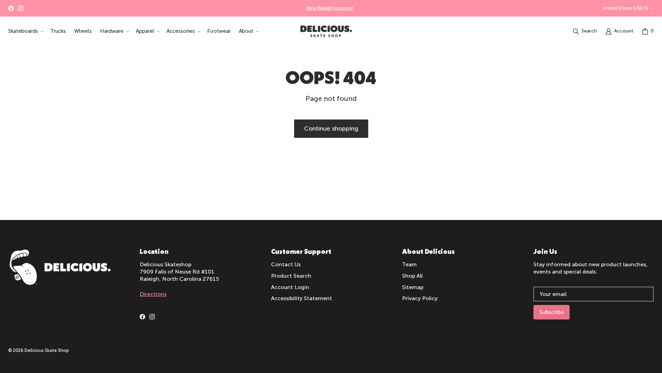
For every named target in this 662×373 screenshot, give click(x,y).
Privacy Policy (420, 298)
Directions (153, 294)
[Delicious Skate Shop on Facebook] (11, 8)
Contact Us (286, 264)
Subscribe (551, 312)
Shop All (412, 275)
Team (409, 264)
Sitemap (412, 287)
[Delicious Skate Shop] (326, 31)
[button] (25, 31)
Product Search (291, 275)
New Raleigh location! (330, 8)
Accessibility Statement (301, 298)
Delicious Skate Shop (46, 350)
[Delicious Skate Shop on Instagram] (21, 8)
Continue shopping (331, 128)
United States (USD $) (625, 8)
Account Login (290, 287)
